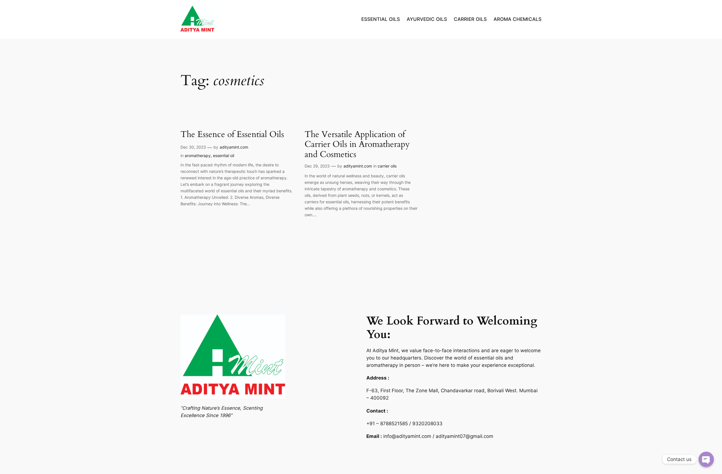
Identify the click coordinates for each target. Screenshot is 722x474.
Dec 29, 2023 (317, 166)
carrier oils (387, 166)
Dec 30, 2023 (193, 147)
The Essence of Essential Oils (232, 135)
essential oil (223, 155)
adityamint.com (234, 147)
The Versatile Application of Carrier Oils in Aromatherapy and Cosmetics (357, 145)
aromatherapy (198, 155)
